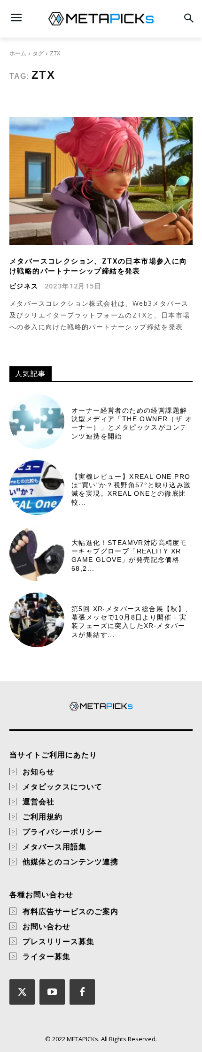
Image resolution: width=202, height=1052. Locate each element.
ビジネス (24, 286)
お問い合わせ (46, 926)
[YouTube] (52, 992)
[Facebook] (82, 992)
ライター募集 (46, 956)
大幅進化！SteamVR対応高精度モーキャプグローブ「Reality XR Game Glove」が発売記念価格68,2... (129, 555)
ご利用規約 (42, 816)
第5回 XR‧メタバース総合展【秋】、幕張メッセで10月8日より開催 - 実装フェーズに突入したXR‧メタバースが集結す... (132, 621)
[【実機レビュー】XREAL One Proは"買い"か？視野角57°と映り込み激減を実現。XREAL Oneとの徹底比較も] (36, 487)
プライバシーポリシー (62, 831)
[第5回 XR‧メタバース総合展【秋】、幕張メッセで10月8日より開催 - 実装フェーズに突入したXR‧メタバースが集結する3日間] (36, 619)
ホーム (17, 53)
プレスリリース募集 (58, 941)
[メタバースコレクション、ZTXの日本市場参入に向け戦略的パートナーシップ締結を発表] (101, 181)
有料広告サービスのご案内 (70, 911)
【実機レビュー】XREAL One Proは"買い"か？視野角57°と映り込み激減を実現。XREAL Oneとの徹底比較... (131, 489)
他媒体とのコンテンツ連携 (70, 861)
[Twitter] (22, 992)
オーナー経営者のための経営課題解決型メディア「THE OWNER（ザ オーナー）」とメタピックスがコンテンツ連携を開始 (131, 423)
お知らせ (38, 771)
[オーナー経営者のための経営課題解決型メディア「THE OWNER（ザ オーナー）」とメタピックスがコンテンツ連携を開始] (36, 421)
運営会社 (38, 801)
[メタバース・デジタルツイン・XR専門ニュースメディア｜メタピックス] (101, 19)
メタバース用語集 (54, 846)
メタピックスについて (62, 786)
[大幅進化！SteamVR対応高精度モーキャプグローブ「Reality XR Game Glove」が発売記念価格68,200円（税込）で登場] (36, 553)
